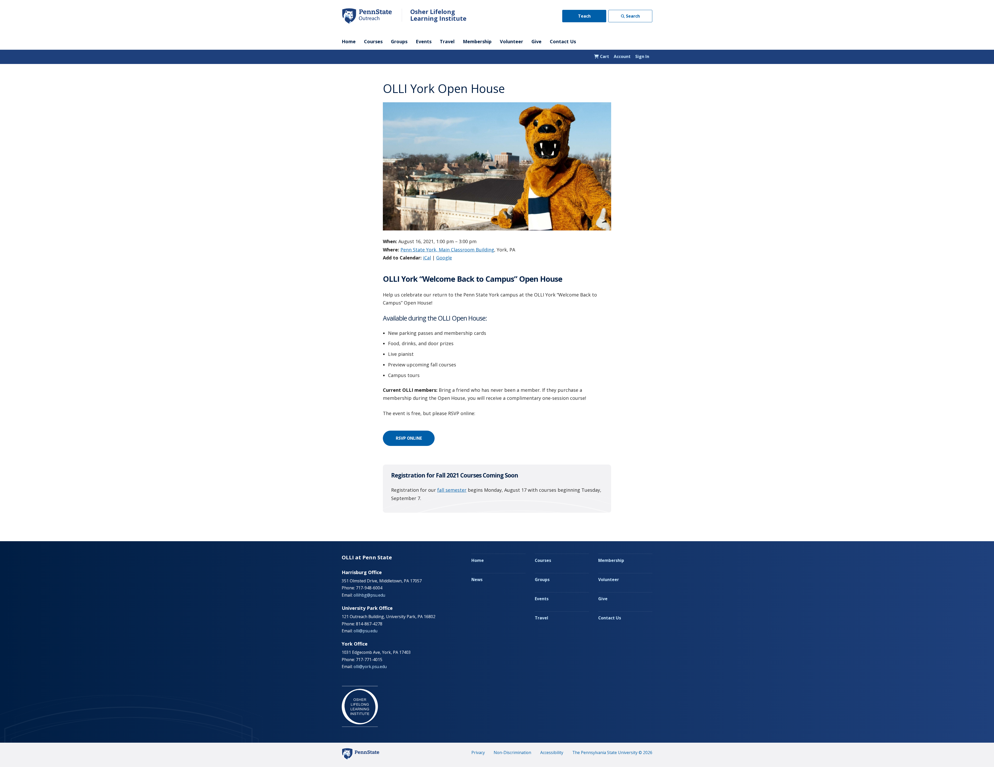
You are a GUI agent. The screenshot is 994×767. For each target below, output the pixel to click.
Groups (399, 41)
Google (444, 258)
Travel (447, 41)
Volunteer (511, 41)
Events (424, 41)
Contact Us (563, 41)
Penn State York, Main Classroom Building (447, 250)
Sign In (642, 56)
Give (536, 41)
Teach (584, 16)
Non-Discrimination (512, 752)
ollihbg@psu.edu (369, 595)
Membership (477, 41)
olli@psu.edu (365, 631)
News (477, 579)
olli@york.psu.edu (370, 666)
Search (633, 16)
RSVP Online (409, 438)
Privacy (478, 752)
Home (349, 41)
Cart (604, 56)
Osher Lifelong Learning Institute (438, 15)
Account (622, 56)
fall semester (451, 490)
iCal (427, 258)
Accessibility (551, 752)
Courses (373, 41)
